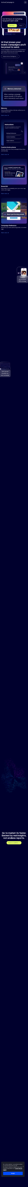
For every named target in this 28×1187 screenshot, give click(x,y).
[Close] (23, 1166)
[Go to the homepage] (7, 2)
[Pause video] (24, 72)
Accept (13, 1173)
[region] (13, 1169)
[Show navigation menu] (25, 2)
